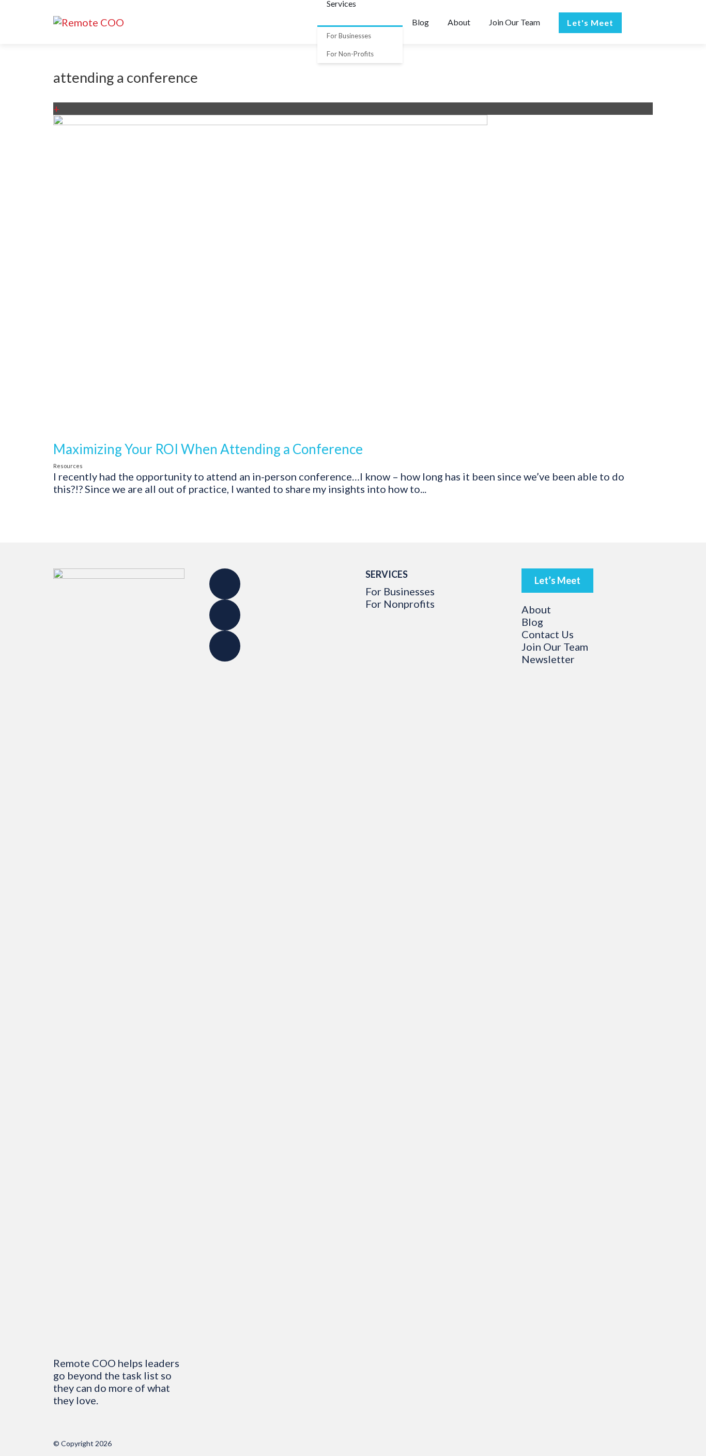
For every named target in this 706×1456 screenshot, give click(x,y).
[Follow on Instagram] (224, 615)
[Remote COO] (88, 22)
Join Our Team (514, 22)
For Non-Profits (350, 54)
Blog (420, 22)
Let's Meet (590, 22)
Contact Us (547, 634)
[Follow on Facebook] (224, 583)
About (459, 22)
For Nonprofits (400, 603)
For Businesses (349, 36)
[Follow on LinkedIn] (224, 646)
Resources (68, 465)
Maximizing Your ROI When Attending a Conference (208, 449)
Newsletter (548, 659)
